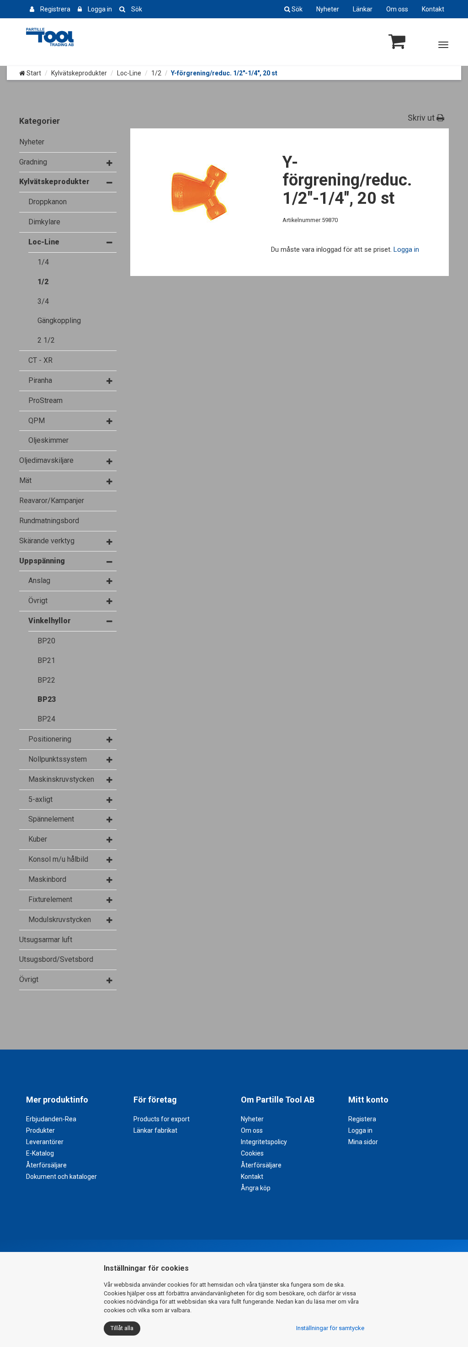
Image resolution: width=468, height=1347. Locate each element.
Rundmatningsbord (49, 520)
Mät (25, 480)
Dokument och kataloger (61, 1176)
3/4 (43, 301)
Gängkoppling (59, 320)
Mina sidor (363, 1141)
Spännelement (51, 819)
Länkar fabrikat (155, 1130)
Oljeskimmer (48, 440)
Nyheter (327, 9)
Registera (362, 1119)
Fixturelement (50, 899)
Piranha (40, 380)
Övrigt (38, 600)
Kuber (37, 839)
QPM (36, 420)
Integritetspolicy (264, 1141)
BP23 (46, 699)
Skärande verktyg (46, 540)
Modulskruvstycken (59, 919)
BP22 (46, 680)
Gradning (33, 162)
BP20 (46, 640)
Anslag (39, 580)
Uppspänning (42, 561)
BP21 (46, 660)
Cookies (252, 1153)
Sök (136, 9)
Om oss (397, 9)
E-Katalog (40, 1153)
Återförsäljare (46, 1165)
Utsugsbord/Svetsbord (56, 959)
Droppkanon (47, 201)
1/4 (43, 262)
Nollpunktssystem (57, 759)
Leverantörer (45, 1141)
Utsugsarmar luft (45, 939)
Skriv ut (422, 117)
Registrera (55, 9)
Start (33, 73)
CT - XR (40, 360)
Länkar (362, 9)
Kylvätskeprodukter (79, 73)
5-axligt (40, 799)
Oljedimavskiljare (46, 460)
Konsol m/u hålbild (58, 859)
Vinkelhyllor (49, 620)
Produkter (40, 1130)
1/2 (156, 73)
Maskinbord (47, 879)
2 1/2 (46, 340)
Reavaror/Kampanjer (51, 500)
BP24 (46, 719)
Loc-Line (129, 73)
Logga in (100, 9)
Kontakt (433, 9)
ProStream (45, 400)
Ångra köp (256, 1188)
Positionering (49, 739)
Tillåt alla (122, 1328)
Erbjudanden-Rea (51, 1119)
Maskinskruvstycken (61, 779)
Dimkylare (44, 221)
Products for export (161, 1119)
